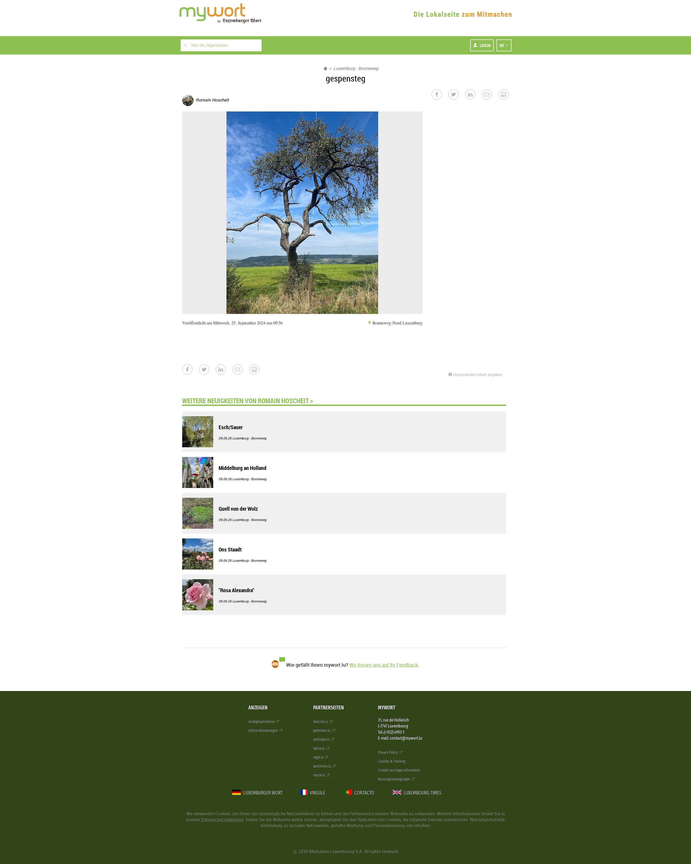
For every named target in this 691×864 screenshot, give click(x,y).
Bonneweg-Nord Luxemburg (396, 323)
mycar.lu (319, 775)
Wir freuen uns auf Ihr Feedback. (384, 665)
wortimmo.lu (322, 766)
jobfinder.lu (321, 739)
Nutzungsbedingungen (394, 779)
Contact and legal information (399, 770)
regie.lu (318, 757)
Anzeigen (257, 707)
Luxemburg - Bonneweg (355, 68)
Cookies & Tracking (391, 761)
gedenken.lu (322, 730)
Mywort (386, 707)
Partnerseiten (328, 707)
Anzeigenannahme (261, 721)
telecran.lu (321, 721)
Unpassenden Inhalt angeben (477, 374)
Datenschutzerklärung (222, 819)
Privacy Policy (388, 752)
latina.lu (319, 748)
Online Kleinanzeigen (263, 730)
